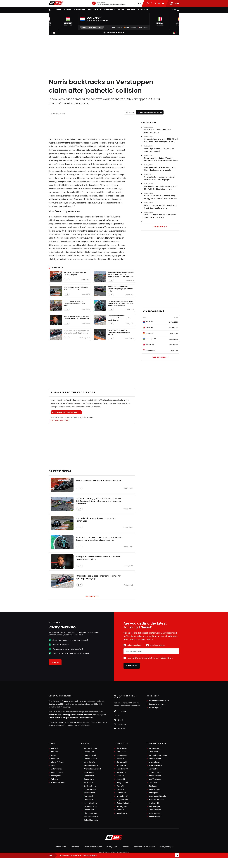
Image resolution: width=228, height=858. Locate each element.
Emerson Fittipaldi (156, 800)
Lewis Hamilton (90, 762)
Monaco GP (121, 765)
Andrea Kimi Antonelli (92, 769)
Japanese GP (122, 755)
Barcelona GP (122, 769)
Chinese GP (121, 752)
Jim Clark (153, 783)
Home (58, 10)
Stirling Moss (154, 793)
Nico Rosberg (154, 748)
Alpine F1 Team (57, 762)
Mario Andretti (155, 817)
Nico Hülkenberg (90, 803)
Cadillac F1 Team (58, 783)
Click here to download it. (60, 420)
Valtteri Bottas (90, 789)
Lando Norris (54, 717)
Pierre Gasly (89, 796)
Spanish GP (121, 793)
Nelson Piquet (154, 807)
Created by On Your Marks (144, 847)
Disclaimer (75, 847)
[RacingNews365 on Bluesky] (159, 3)
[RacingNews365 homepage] (50, 10)
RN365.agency (155, 708)
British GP (120, 776)
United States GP (124, 803)
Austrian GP (121, 772)
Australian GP (122, 748)
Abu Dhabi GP (122, 813)
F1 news (67, 10)
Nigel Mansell (154, 789)
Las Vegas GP (122, 807)
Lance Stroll (88, 800)
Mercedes (55, 759)
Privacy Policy (111, 847)
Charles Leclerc (86, 717)
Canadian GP (122, 762)
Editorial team (60, 847)
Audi (53, 765)
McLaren (54, 752)
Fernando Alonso (84, 714)
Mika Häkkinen (155, 776)
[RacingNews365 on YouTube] (163, 3)
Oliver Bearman (90, 813)
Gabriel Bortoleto (91, 820)
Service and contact (157, 704)
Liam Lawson (89, 810)
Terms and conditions (93, 847)
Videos (121, 10)
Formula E (143, 10)
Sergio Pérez (89, 783)
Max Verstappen (116, 139)
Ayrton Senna (154, 762)
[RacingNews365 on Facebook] (151, 3)
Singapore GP (122, 800)
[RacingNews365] (56, 3)
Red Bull (74, 142)
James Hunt (154, 769)
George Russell (68, 717)
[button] (68, 21)
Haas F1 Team (57, 772)
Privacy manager (166, 847)
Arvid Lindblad (89, 793)
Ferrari (53, 755)
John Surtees (154, 813)
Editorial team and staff (159, 701)
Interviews (109, 10)
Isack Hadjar (89, 772)
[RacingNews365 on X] (155, 3)
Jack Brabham (155, 810)
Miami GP (120, 759)
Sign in (55, 662)
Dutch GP (120, 786)
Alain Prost (153, 752)
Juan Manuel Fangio (157, 796)
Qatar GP (120, 810)
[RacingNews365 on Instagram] (148, 3)
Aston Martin (56, 769)
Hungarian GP (122, 783)
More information (116, 33)
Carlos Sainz (89, 779)
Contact (125, 847)
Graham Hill (154, 803)
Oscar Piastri (89, 776)
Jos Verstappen (155, 779)
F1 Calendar (79, 10)
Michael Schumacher (158, 755)
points (105, 157)
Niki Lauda (153, 786)
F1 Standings (94, 10)
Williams (54, 779)
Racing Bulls (56, 776)
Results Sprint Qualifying (91, 27)
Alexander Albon (90, 807)
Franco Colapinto (91, 817)
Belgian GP (121, 779)
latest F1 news (62, 701)
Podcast (131, 10)
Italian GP (120, 789)
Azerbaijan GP (122, 796)
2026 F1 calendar (68, 722)
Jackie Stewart (155, 772)
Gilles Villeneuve (155, 765)
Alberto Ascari (155, 759)
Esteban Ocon (90, 786)
